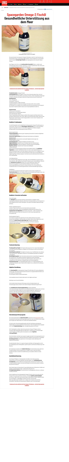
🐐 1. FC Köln (10, 4)
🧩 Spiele (36, 4)
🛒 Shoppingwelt (30, 4)
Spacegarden (37, 317)
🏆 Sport (24, 4)
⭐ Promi (19, 4)
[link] (4, 3)
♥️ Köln (15, 4)
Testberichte (6, 7)
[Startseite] (2, 7)
